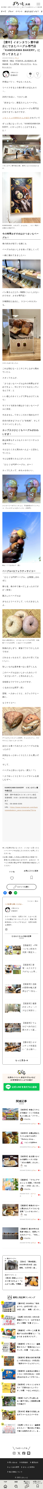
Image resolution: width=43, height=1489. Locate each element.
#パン (35, 64)
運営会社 (35, 1462)
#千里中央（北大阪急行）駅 (26, 61)
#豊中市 (5, 61)
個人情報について (15, 1472)
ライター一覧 (32, 901)
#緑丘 (12, 61)
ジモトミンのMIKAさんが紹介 (16, 118)
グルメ (11, 11)
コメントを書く (23, 887)
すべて (3, 11)
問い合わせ (13, 1462)
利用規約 (24, 1462)
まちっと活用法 (29, 1467)
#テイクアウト (26, 64)
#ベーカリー (7, 67)
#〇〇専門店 (14, 64)
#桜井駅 (5, 64)
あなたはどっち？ (32, 11)
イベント (19, 11)
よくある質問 (14, 1467)
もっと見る (20, 1060)
